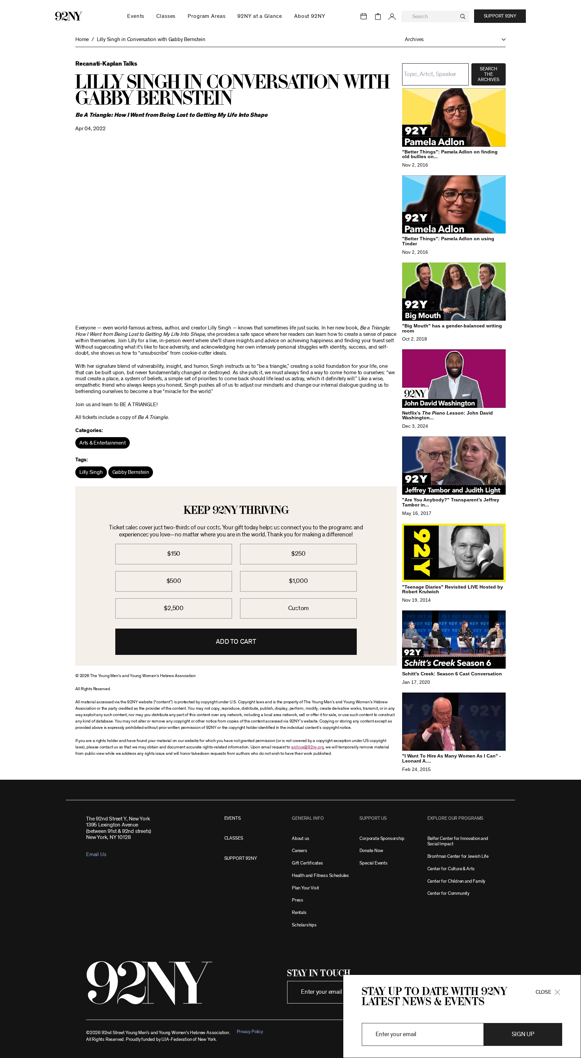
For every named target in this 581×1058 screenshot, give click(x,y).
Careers (299, 850)
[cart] (378, 16)
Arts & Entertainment (102, 443)
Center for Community (448, 893)
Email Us (96, 854)
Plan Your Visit (305, 887)
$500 (173, 581)
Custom (298, 608)
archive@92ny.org (307, 747)
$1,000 (298, 581)
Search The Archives (488, 74)
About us (300, 838)
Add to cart (236, 641)
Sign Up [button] (523, 1034)
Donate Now (371, 850)
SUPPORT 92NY (240, 858)
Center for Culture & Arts (451, 868)
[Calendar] (364, 16)
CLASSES (233, 838)
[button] (452, 39)
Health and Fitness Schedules (320, 875)
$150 (173, 554)
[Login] (392, 16)
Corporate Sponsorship (381, 838)
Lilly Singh (91, 472)
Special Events (373, 863)
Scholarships (304, 924)
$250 (298, 554)
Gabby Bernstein (130, 472)
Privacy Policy (250, 1031)
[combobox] (435, 17)
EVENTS (232, 818)
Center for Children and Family (456, 881)
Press (297, 900)
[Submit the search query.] (462, 16)
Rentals (299, 912)
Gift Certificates (307, 863)
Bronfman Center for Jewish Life (458, 856)
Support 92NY (500, 16)
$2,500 (174, 608)
